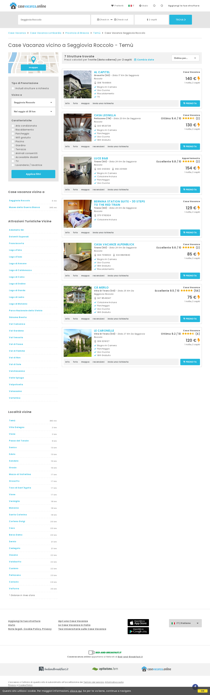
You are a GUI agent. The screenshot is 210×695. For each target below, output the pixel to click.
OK (203, 691)
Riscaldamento (24, 129)
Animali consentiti (26, 153)
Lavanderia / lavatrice (28, 165)
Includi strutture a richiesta (32, 88)
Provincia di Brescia (77, 33)
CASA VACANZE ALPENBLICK (114, 244)
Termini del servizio (94, 682)
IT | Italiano (184, 623)
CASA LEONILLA (105, 115)
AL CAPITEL (102, 72)
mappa (33, 67)
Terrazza (20, 149)
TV (17, 161)
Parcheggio (22, 133)
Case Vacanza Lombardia (45, 33)
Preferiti (119, 5)
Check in (104, 19)
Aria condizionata (26, 125)
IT (133, 5)
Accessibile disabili (26, 157)
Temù (96, 33)
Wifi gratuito (23, 137)
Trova (179, 19)
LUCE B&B (101, 158)
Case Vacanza (17, 33)
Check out (122, 19)
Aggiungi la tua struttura (184, 5)
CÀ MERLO (101, 287)
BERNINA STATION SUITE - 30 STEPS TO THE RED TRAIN (119, 203)
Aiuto (145, 5)
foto (75, 103)
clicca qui (76, 691)
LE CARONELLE (104, 331)
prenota (191, 103)
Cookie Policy (25, 685)
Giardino (20, 145)
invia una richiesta (103, 103)
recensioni (98, 146)
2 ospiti (153, 19)
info (67, 103)
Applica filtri (33, 174)
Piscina (19, 141)
